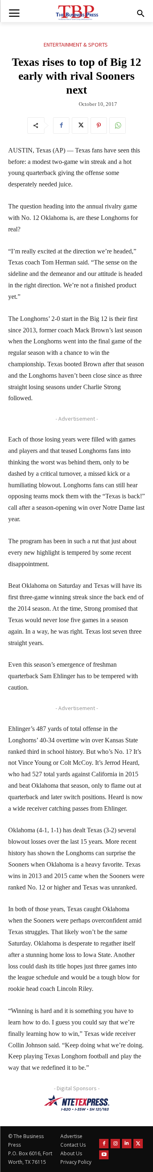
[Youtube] (104, 1155)
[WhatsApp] (117, 125)
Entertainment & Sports (76, 44)
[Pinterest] (99, 125)
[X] (80, 125)
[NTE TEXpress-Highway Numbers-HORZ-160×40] (76, 1103)
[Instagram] (115, 1143)
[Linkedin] (126, 1143)
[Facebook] (61, 125)
